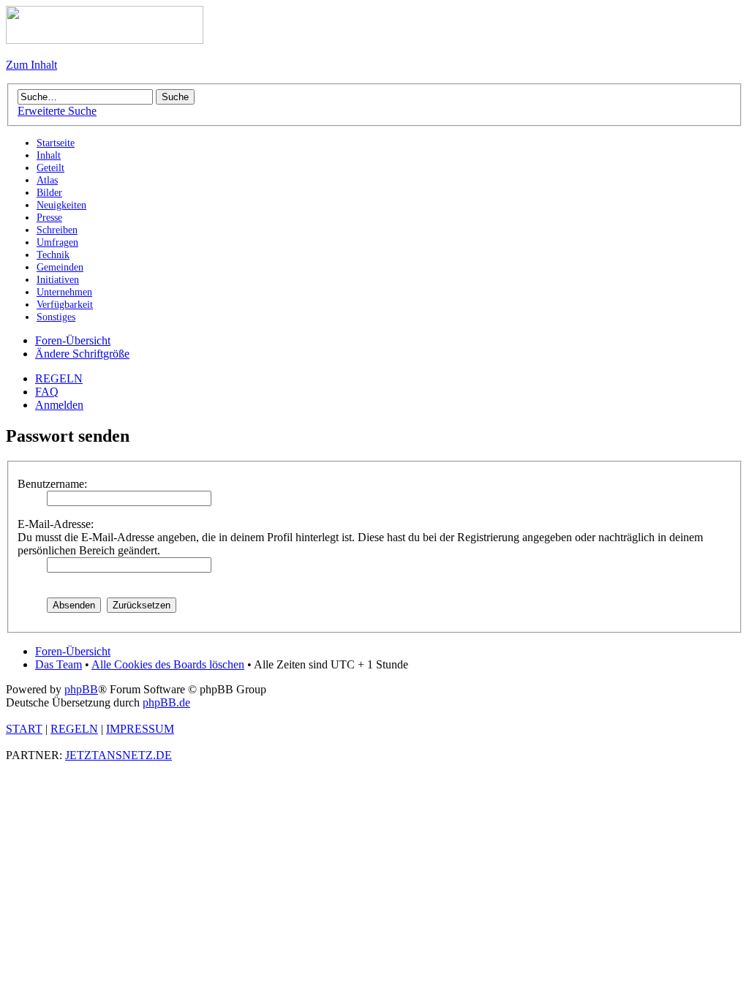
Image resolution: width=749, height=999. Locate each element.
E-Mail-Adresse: (56, 524)
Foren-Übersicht (72, 340)
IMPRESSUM (140, 729)
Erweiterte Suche (57, 111)
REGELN (59, 378)
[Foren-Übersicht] (104, 40)
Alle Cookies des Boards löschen (167, 664)
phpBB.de (166, 702)
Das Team (58, 664)
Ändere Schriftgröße (82, 353)
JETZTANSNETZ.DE (118, 755)
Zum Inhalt (31, 65)
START (24, 729)
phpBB (81, 689)
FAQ (47, 391)
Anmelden (59, 405)
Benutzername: (52, 484)
